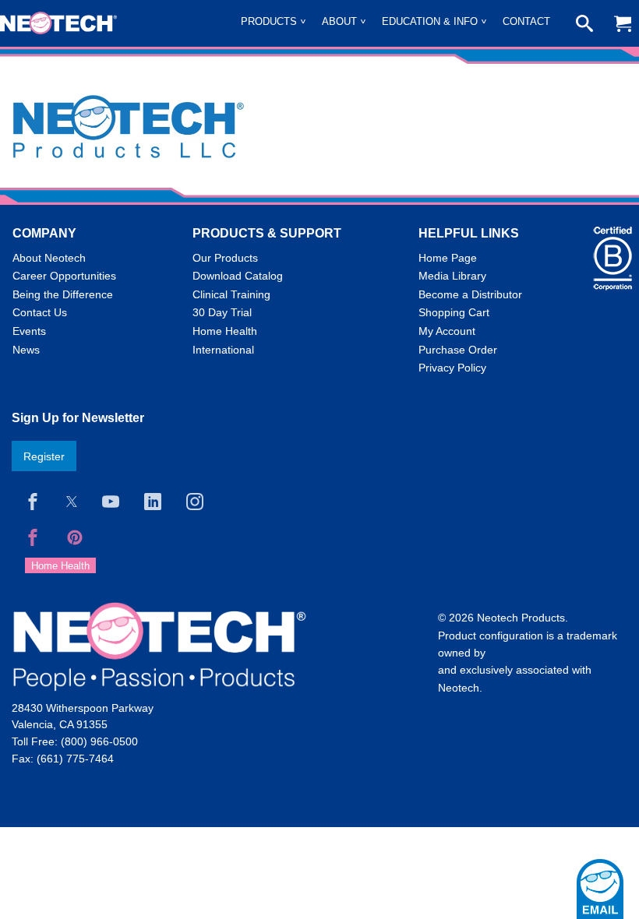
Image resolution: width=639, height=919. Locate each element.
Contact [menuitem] (526, 21)
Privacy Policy (452, 367)
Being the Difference (62, 294)
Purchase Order (457, 349)
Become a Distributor (470, 294)
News (26, 349)
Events (29, 331)
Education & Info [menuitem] (430, 21)
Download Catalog (237, 275)
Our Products (225, 258)
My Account (446, 331)
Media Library (452, 275)
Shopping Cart (453, 312)
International (223, 349)
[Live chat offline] (600, 889)
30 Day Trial (222, 312)
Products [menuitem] (269, 21)
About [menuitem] (339, 21)
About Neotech (49, 258)
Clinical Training (231, 294)
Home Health (224, 331)
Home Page (447, 258)
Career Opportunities (64, 275)
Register (44, 456)
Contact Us (39, 312)
